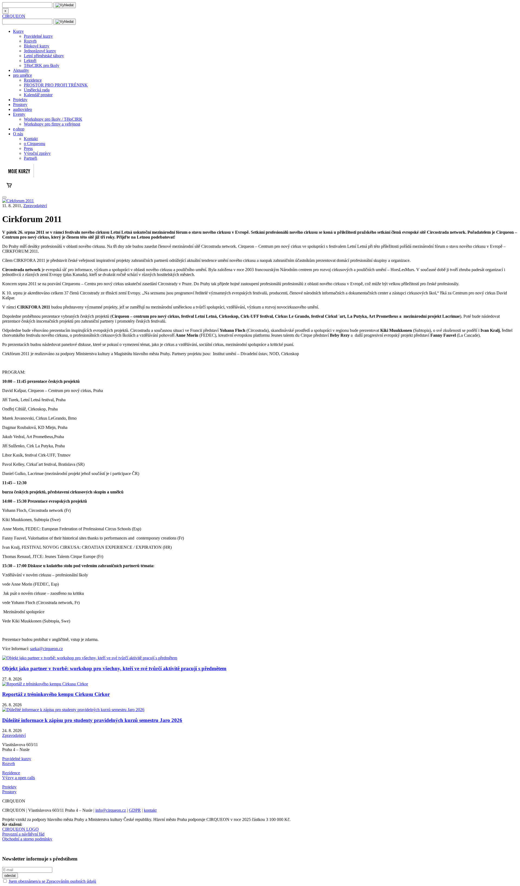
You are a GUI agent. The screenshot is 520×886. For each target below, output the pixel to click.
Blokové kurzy (36, 46)
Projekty (20, 99)
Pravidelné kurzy (38, 36)
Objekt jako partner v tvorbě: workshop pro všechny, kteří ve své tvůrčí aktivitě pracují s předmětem (114, 668)
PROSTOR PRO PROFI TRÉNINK (56, 85)
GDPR (135, 810)
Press (28, 148)
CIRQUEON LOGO (20, 829)
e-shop (18, 129)
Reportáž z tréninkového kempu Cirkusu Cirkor (56, 694)
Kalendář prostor (38, 94)
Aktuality (21, 70)
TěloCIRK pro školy (41, 65)
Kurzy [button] (18, 31)
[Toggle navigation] (4, 197)
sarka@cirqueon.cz (46, 648)
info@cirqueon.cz (110, 810)
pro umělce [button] (22, 75)
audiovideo (22, 109)
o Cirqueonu (34, 143)
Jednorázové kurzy (40, 51)
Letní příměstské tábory (44, 55)
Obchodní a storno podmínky (27, 839)
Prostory (20, 104)
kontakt (150, 810)
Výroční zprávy (37, 153)
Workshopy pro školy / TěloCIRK (53, 119)
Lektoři (30, 60)
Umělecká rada (37, 90)
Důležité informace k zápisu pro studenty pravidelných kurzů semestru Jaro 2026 (92, 720)
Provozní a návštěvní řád (23, 834)
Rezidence (33, 80)
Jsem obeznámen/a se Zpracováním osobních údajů (52, 881)
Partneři (30, 158)
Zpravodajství (35, 205)
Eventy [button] (19, 114)
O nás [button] (18, 133)
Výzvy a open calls (18, 777)
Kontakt (31, 138)
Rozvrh (30, 41)
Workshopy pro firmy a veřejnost (52, 124)
